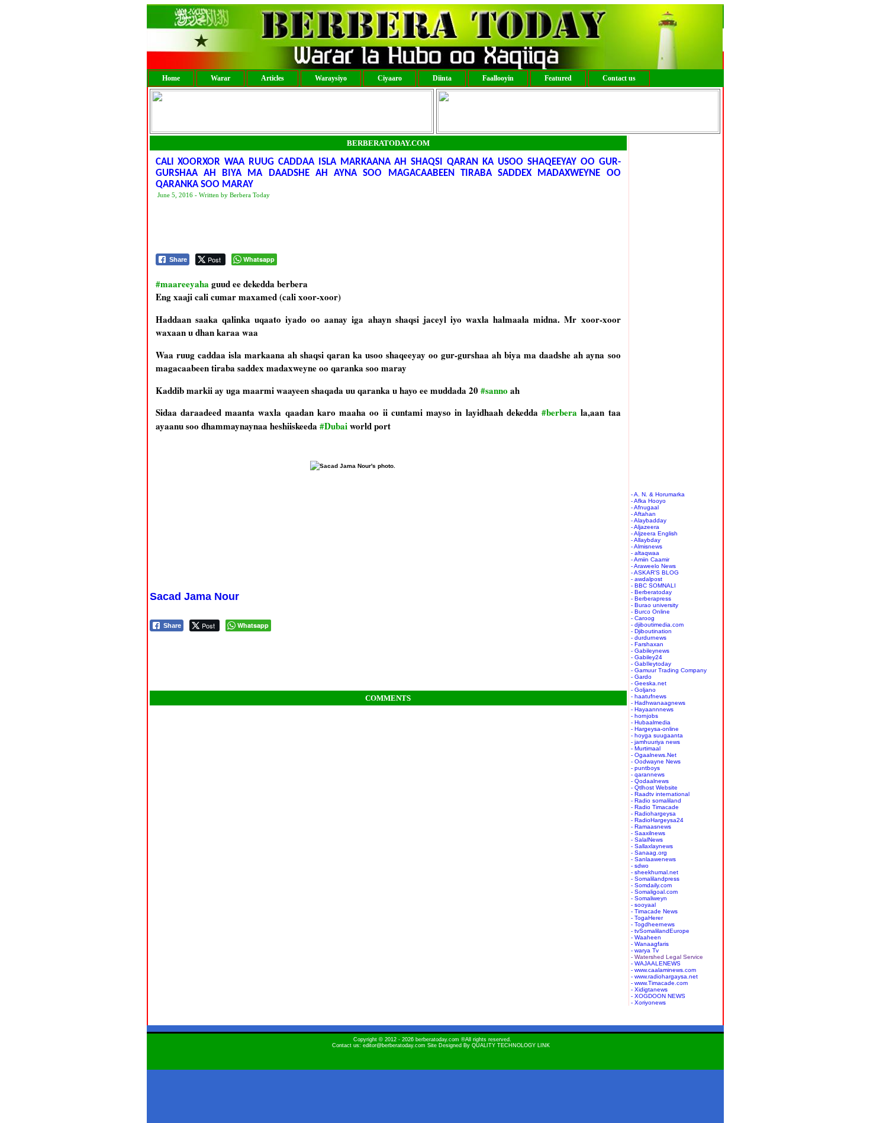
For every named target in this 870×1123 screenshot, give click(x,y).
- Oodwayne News (656, 761)
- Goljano (643, 689)
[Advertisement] (371, 227)
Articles (272, 78)
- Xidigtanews (649, 989)
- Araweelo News (653, 566)
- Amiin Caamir (650, 559)
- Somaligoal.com (654, 891)
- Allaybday (645, 540)
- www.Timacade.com (659, 983)
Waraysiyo (331, 78)
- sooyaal (643, 904)
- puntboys (645, 768)
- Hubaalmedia (651, 722)
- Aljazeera (645, 527)
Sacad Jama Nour (194, 596)
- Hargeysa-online (655, 729)
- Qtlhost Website (654, 787)
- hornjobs (644, 716)
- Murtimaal (645, 748)
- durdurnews (648, 637)
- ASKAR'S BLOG (655, 572)
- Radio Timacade (655, 807)
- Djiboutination (651, 631)
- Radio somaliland (656, 800)
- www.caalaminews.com (663, 970)
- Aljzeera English (654, 533)
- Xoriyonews (648, 1002)
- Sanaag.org (649, 852)
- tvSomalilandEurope (660, 931)
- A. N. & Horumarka (658, 494)
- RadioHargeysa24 (657, 820)
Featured (558, 78)
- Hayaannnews (652, 709)
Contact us (619, 78)
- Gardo (641, 676)
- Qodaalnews (650, 781)
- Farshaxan (647, 644)
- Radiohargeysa (653, 813)
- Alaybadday (648, 520)
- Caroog (643, 618)
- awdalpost (646, 579)
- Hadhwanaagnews (658, 703)
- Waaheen (646, 937)
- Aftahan (643, 514)
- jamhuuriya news (655, 742)
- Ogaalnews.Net (653, 755)
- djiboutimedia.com (657, 624)
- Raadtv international (660, 794)
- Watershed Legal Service (667, 957)
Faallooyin (498, 78)
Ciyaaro (390, 78)
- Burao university (654, 605)
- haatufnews (648, 696)
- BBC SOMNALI (653, 585)
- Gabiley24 (646, 657)
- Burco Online (650, 611)
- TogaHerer (647, 918)
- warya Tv (645, 950)
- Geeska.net (648, 683)
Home (171, 78)
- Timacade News (654, 911)
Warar (220, 78)
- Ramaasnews (651, 826)
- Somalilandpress (655, 878)
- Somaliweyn (649, 898)
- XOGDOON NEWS (658, 996)
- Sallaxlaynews (652, 846)
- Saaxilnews (648, 833)
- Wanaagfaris (650, 944)
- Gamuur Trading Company (669, 670)
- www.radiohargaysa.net (664, 976)
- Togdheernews (653, 924)
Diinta (442, 78)
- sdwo (640, 865)
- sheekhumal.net (654, 872)
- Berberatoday (651, 592)
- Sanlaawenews (653, 859)
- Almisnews (646, 546)
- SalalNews (647, 839)
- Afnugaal (645, 507)
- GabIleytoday (651, 663)
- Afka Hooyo (648, 501)
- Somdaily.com (651, 885)
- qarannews (648, 774)
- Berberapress (651, 598)
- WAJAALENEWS (656, 963)
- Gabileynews (650, 650)
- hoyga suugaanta (657, 735)
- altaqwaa (645, 553)
